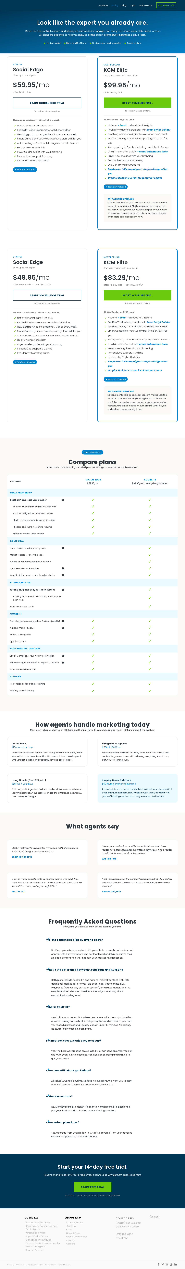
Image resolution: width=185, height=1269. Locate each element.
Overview (31, 1217)
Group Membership (76, 1236)
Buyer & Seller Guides (37, 1236)
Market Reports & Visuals (38, 1239)
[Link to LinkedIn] (175, 1264)
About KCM (73, 1217)
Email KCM (121, 1238)
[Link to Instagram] (167, 1264)
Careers (70, 1243)
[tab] (92, 939)
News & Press (73, 1233)
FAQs (69, 1229)
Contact (70, 1240)
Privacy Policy (50, 1265)
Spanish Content (34, 1250)
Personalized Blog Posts (38, 1222)
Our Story (71, 1226)
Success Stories (74, 1222)
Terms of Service (63, 1265)
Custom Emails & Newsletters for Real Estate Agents (43, 1245)
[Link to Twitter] (162, 1264)
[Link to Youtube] (171, 1264)
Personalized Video (36, 1232)
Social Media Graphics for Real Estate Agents (42, 1228)
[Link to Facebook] (158, 1264)
